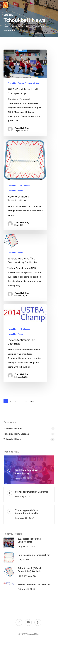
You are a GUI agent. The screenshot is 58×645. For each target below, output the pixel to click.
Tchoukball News (32, 83)
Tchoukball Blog (21, 128)
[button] (54, 5)
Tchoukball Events (16, 83)
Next (32, 401)
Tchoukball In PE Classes (19, 186)
